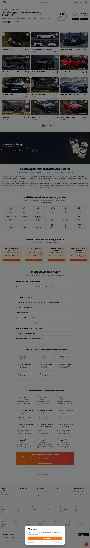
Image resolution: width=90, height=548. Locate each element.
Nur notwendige (31, 542)
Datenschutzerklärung (33, 534)
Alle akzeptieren (45, 538)
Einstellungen (59, 542)
